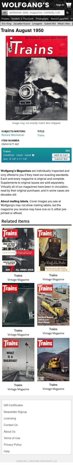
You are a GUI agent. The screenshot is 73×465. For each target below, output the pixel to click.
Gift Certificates (13, 405)
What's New (64, 23)
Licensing (10, 418)
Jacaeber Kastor (21, 23)
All (4, 12)
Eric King (6, 23)
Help (7, 451)
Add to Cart (61, 155)
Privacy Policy (13, 444)
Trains (40, 135)
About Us (9, 431)
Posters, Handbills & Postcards (17, 18)
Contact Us (11, 425)
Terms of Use (12, 438)
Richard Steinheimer (12, 135)
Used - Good (23, 155)
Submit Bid (50, 23)
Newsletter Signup (15, 412)
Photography (42, 18)
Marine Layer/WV (60, 18)
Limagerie (37, 23)
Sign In (60, 5)
